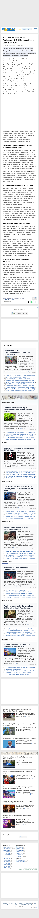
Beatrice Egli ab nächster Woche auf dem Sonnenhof (17, 816)
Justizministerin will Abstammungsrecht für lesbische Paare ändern (17, 352)
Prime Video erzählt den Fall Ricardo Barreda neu (19, 551)
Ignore (31, 869)
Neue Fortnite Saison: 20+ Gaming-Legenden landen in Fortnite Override (18, 787)
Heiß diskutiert (20, 861)
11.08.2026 (7, 866)
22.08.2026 (7, 847)
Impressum (29, 903)
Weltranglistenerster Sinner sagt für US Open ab (19, 593)
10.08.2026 (7, 868)
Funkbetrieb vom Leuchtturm (13, 669)
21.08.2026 (7, 848)
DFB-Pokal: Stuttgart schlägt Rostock (16, 377)
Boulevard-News (8, 402)
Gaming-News (7, 481)
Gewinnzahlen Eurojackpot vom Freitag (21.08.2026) (20, 389)
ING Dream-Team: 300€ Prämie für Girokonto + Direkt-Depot (22, 472)
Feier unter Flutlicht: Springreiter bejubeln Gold (16, 568)
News (13, 905)
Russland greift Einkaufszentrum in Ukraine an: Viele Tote (21, 380)
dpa (22, 45)
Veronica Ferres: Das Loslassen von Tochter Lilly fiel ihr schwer (18, 802)
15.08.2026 (7, 860)
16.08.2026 (7, 858)
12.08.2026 (7, 865)
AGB (16, 903)
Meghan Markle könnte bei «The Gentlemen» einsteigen (16, 528)
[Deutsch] (20, 29)
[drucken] (35, 298)
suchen (24, 837)
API (28, 905)
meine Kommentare (24, 869)
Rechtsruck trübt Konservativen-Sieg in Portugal (18, 41)
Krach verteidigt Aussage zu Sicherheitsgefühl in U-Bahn (19, 724)
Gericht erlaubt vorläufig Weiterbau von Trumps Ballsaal (21, 385)
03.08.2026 (20, 856)
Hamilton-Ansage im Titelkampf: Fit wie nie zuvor (17, 772)
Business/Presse (8, 639)
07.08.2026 (20, 850)
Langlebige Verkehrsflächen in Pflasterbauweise (19, 672)
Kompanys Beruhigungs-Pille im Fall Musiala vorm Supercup (22, 597)
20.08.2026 (7, 850)
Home (34, 903)
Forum (9, 905)
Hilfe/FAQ (23, 905)
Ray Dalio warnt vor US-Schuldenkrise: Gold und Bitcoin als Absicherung (19, 607)
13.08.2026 (7, 863)
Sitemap (4, 903)
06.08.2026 (20, 851)
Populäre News (21, 860)
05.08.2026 (20, 853)
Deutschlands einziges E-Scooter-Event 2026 (18, 674)
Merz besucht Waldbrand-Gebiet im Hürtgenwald (19, 738)
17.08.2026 (7, 855)
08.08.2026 (20, 848)
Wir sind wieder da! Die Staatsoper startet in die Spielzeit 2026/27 (17, 645)
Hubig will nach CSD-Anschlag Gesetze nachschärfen (20, 375)
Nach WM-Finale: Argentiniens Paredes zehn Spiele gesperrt (22, 595)
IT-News (5, 442)
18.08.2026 (7, 853)
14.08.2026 (7, 861)
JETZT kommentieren (20, 313)
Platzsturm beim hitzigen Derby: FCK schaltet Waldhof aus (21, 592)
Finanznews (7, 600)
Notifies (35, 869)
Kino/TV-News (7, 521)
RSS (31, 905)
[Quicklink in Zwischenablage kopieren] (33, 298)
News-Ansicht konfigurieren (30, 868)
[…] (27, 371)
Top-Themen (7, 345)
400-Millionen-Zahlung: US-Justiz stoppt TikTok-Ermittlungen (19, 449)
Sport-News (7, 562)
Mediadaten (22, 903)
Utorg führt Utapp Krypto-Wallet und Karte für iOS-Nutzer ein (22, 629)
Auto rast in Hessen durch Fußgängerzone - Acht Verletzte (18, 757)
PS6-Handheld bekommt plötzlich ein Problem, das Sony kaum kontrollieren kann (18, 489)
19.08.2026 (7, 851)
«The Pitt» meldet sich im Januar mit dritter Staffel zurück (21, 553)
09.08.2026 (20, 847)
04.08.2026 (20, 855)
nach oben (33, 907)
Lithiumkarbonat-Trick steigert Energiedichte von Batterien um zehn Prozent (18, 410)
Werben (18, 905)
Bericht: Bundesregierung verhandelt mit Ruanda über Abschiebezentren (17, 710)
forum (36, 316)
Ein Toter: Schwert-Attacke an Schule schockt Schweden (21, 382)
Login (24, 29)
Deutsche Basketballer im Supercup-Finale (17, 590)
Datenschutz (11, 903)
